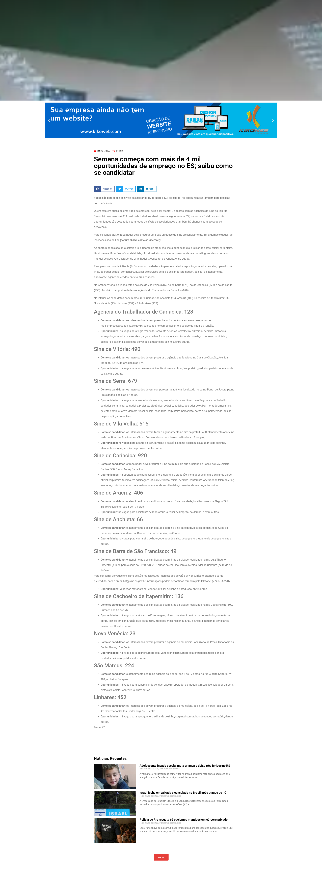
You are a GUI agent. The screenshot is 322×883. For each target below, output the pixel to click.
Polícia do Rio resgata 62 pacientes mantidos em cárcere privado (184, 819)
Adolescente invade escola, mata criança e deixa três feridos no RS (185, 765)
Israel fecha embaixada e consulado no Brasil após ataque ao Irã (183, 792)
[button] (49, 120)
